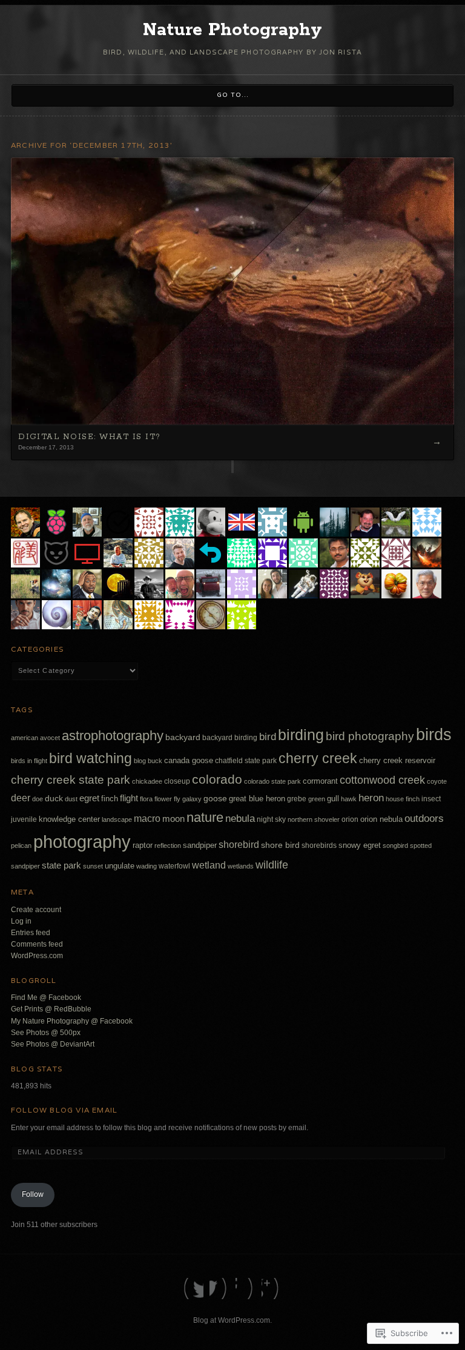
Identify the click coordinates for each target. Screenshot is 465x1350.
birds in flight (29, 760)
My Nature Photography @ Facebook (72, 1021)
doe (37, 798)
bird (267, 736)
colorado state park (272, 781)
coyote (437, 781)
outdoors (424, 818)
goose (215, 798)
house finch (403, 798)
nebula (240, 818)
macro (147, 818)
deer (20, 798)
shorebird (239, 844)
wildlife (272, 865)
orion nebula (381, 819)
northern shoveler (314, 819)
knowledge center (69, 819)
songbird (395, 845)
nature (204, 817)
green (316, 798)
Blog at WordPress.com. (232, 1320)
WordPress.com (37, 955)
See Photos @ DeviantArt (52, 1044)
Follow (33, 1194)
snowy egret (359, 845)
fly (177, 798)
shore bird (280, 845)
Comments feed (37, 944)
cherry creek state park (70, 779)
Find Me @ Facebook (46, 997)
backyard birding (229, 737)
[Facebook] (219, 1288)
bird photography (370, 736)
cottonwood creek (382, 779)
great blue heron (257, 799)
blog (140, 760)
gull (333, 799)
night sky (271, 819)
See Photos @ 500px (46, 1032)
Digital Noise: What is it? (89, 437)
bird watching (90, 758)
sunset (93, 866)
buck (155, 760)
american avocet (35, 737)
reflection (167, 845)
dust (71, 798)
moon (173, 819)
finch (109, 799)
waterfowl (174, 866)
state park (61, 865)
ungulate (119, 866)
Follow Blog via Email (64, 1109)
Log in (21, 921)
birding (301, 735)
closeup (177, 781)
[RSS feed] (272, 1288)
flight (129, 798)
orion (349, 819)
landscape (117, 819)
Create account (36, 909)
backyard (182, 737)
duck (54, 798)
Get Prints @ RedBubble (51, 1009)
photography (82, 842)
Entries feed (30, 932)
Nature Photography (232, 30)
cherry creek (318, 758)
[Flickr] (246, 1288)
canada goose (188, 760)
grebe (296, 799)
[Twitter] (193, 1288)
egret (89, 798)
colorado (217, 779)
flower (163, 798)
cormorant (320, 781)
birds (434, 735)
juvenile (24, 819)
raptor (143, 845)
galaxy (192, 798)
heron (371, 798)
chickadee (147, 781)
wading (146, 866)
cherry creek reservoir (397, 760)
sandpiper (200, 845)
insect (431, 799)
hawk (349, 798)
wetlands (241, 866)
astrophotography (112, 735)
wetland (209, 864)
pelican (21, 845)
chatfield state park (246, 760)
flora (146, 798)
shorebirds (319, 845)
